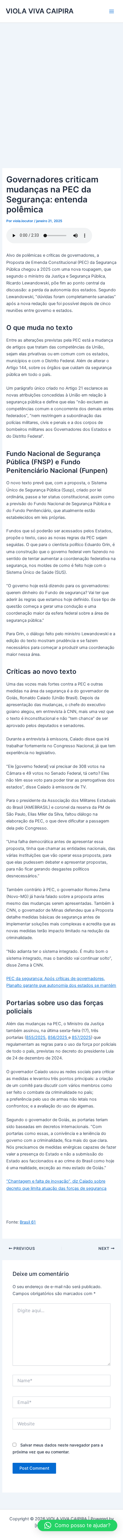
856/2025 (58, 1037)
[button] (77, 1525)
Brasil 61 (28, 1222)
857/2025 (81, 1037)
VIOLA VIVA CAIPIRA (40, 11)
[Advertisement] (61, 87)
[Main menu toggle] (111, 11)
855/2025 (35, 1037)
